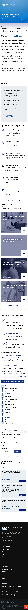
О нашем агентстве (7, 569)
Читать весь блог (20, 462)
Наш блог (4, 573)
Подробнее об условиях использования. (14, 607)
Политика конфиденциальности (8, 602)
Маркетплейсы (5, 561)
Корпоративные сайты (7, 554)
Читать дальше (6, 479)
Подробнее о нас (13, 200)
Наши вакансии (6, 576)
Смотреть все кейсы (13, 305)
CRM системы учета (7, 558)
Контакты (4, 578)
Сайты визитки (5, 549)
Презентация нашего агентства (10, 116)
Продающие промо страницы (9, 551)
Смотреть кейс (7, 231)
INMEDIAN (10, 5)
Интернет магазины (7, 556)
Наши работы (5, 571)
